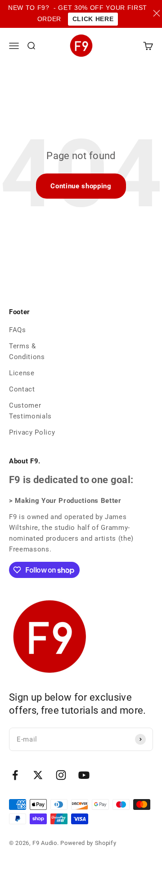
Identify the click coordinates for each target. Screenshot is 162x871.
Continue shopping (80, 186)
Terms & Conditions (27, 351)
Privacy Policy (32, 432)
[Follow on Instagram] (61, 775)
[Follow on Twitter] (38, 775)
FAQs (17, 330)
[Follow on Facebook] (15, 775)
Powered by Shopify (88, 843)
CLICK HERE (93, 18)
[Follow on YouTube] (84, 775)
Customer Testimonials (30, 410)
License (22, 373)
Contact (22, 389)
